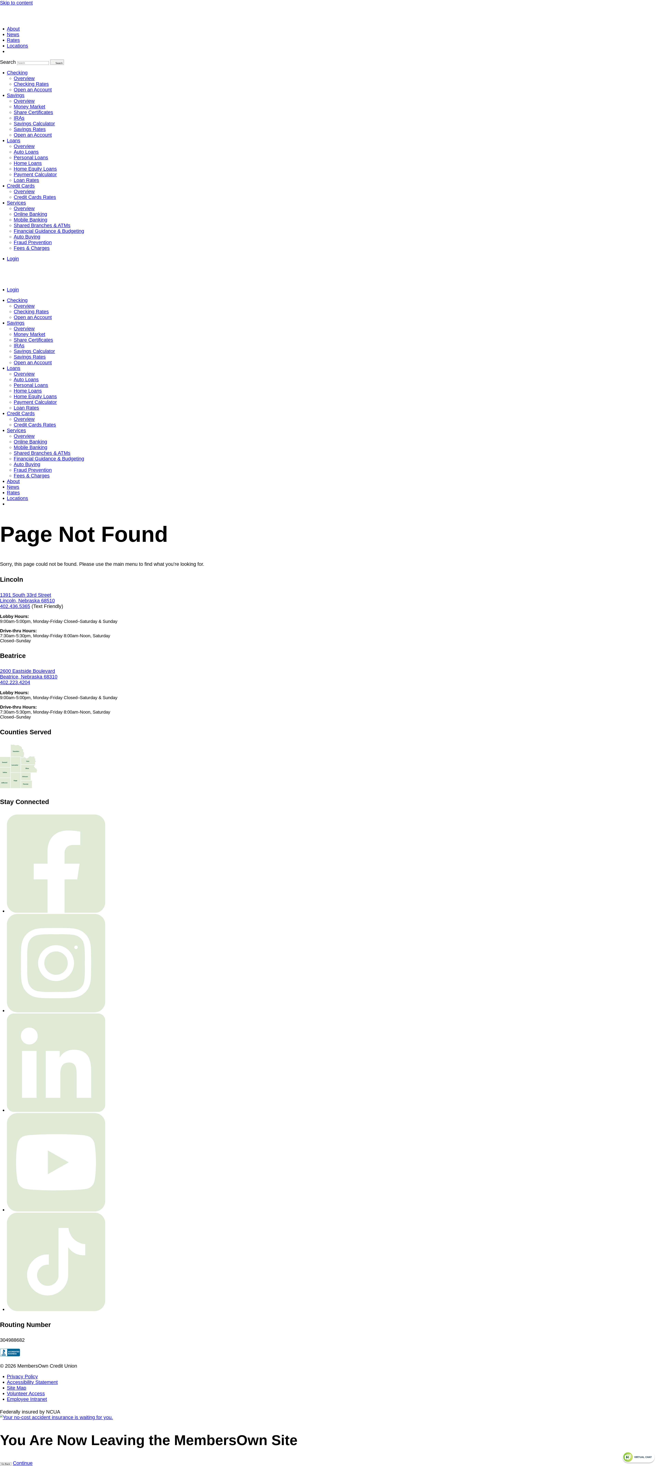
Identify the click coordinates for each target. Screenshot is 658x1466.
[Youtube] (56, 1209)
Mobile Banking (30, 219)
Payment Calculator (35, 174)
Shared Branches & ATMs (42, 225)
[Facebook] (56, 911)
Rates (13, 40)
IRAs (19, 118)
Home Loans (28, 163)
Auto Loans (26, 152)
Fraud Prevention (33, 242)
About (13, 29)
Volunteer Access (26, 1393)
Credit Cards (21, 186)
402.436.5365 (15, 606)
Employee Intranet (27, 1399)
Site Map (16, 1388)
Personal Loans (31, 157)
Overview (24, 78)
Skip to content (16, 2)
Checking (17, 72)
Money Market (29, 106)
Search (8, 62)
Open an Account (33, 89)
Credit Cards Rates (35, 197)
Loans (13, 140)
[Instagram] (56, 1010)
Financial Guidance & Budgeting (49, 231)
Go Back (5, 1464)
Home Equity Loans (35, 169)
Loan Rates (26, 180)
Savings (16, 95)
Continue (23, 1463)
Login (13, 258)
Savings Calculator (34, 123)
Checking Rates (31, 84)
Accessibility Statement (32, 1382)
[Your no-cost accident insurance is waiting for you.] (56, 1417)
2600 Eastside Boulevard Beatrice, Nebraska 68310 (28, 673)
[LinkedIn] (56, 1110)
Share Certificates (33, 112)
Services (16, 203)
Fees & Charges (32, 248)
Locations (17, 46)
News (13, 34)
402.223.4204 (15, 682)
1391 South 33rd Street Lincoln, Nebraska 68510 (27, 597)
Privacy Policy (22, 1376)
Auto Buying (27, 236)
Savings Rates (30, 129)
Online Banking (30, 214)
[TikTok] (56, 1309)
